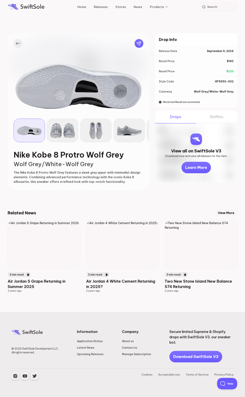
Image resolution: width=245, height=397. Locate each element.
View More (226, 213)
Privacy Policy (224, 374)
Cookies (147, 374)
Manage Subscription (136, 354)
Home (81, 7)
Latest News (85, 347)
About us (128, 341)
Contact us (129, 347)
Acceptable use (169, 374)
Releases (101, 7)
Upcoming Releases (90, 354)
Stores (120, 7)
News (138, 7)
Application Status (90, 341)
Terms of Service (197, 374)
